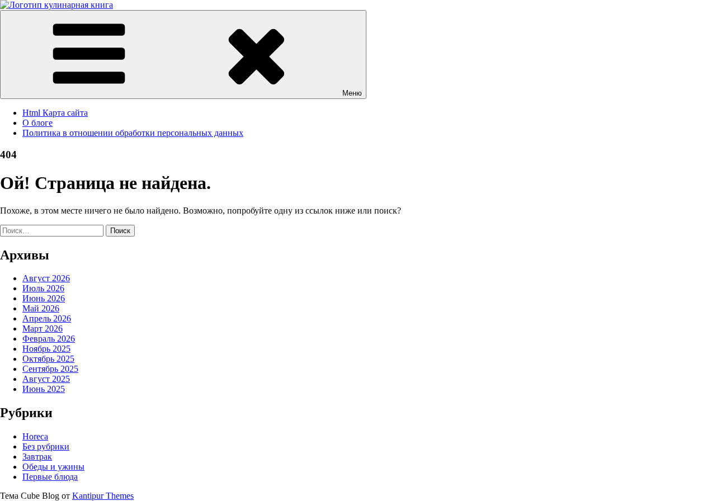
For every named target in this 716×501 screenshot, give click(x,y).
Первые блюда (50, 476)
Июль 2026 (43, 288)
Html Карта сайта (55, 112)
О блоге (37, 122)
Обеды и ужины (53, 466)
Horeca (35, 436)
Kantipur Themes (103, 495)
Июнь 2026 (43, 298)
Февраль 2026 (48, 338)
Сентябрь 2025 (50, 369)
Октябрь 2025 (48, 358)
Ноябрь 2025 (46, 348)
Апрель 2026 (46, 318)
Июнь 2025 (43, 389)
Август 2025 (46, 379)
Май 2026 (40, 308)
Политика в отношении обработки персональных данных (132, 133)
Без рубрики (45, 446)
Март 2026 (42, 328)
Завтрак (37, 456)
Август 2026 (46, 278)
